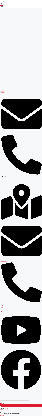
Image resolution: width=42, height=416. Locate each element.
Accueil (2, 0)
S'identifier (2, 6)
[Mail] (21, 133)
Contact (2, 90)
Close (3, 403)
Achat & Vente (2, 1)
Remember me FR (2, 408)
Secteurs (2, 3)
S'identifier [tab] (2, 404)
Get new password (2, 415)
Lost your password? (6, 408)
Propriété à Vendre (3, 88)
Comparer (1, 403)
